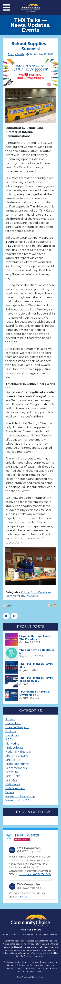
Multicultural (14, 747)
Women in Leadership (20, 796)
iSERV (9, 739)
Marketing (12, 743)
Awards (10, 719)
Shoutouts (12, 759)
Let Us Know (38, 977)
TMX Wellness (15, 788)
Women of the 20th (18, 800)
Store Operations (41, 592)
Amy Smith (17, 54)
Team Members (14, 595)
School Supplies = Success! (30, 46)
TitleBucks (12, 776)
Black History (14, 723)
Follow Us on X (22, 839)
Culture (25, 592)
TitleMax (11, 780)
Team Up (11, 772)
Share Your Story (16, 755)
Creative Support (17, 727)
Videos (9, 792)
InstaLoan (12, 735)
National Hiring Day (18, 751)
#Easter (22, 896)
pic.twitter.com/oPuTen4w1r (34, 874)
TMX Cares (31, 595)
